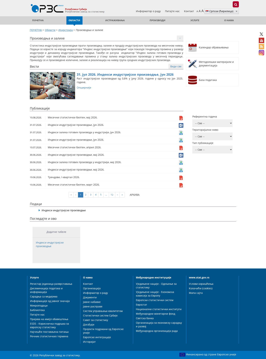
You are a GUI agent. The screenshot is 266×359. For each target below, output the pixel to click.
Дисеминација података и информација (46, 290)
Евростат (141, 304)
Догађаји (88, 324)
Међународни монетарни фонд (155, 313)
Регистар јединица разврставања (51, 283)
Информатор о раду (148, 11)
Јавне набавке (92, 302)
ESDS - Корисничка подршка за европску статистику (49, 325)
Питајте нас (172, 11)
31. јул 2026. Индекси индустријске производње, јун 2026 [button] (125, 74)
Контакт (189, 11)
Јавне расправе (92, 306)
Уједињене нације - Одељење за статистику (156, 285)
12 (112, 194)
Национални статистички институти (158, 309)
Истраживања (115, 20)
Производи (157, 20)
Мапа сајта (196, 293)
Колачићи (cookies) (200, 288)
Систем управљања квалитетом (103, 311)
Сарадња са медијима (43, 296)
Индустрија (65, 30)
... (106, 194)
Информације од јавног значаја (50, 301)
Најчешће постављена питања (49, 331)
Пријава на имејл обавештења (49, 319)
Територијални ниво (205, 129)
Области (74, 20)
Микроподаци (39, 305)
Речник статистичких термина (49, 336)
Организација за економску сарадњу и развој (159, 324)
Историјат (89, 341)
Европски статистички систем (154, 300)
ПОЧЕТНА (38, 20)
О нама (229, 20)
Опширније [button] (84, 87)
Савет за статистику (95, 320)
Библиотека (37, 310)
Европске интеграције (97, 337)
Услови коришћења (201, 283)
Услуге (195, 20)
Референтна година (204, 116)
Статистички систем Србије (100, 315)
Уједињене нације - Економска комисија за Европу (155, 293)
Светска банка (145, 318)
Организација (92, 288)
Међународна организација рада (157, 331)
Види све (175, 66)
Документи (90, 297)
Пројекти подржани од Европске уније (103, 330)
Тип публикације (202, 143)
